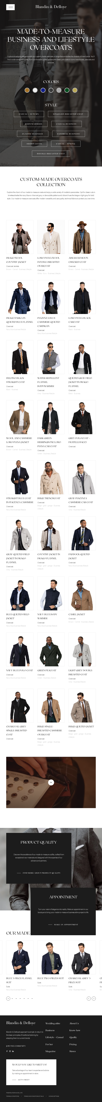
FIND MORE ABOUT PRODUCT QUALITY (42, 868)
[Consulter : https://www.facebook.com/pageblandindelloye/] (7, 1051)
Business (50, 1030)
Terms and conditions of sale (34, 1096)
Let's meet (24, 1080)
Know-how (74, 1030)
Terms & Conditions (12, 1096)
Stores (72, 1051)
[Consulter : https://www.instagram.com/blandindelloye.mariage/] (10, 1051)
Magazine (51, 1051)
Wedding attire (53, 1023)
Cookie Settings (54, 1096)
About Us (74, 1023)
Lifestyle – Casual (54, 1037)
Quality (73, 1037)
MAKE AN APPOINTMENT (66, 924)
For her (49, 1044)
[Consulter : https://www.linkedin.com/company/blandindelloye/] (13, 1051)
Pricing (72, 1044)
